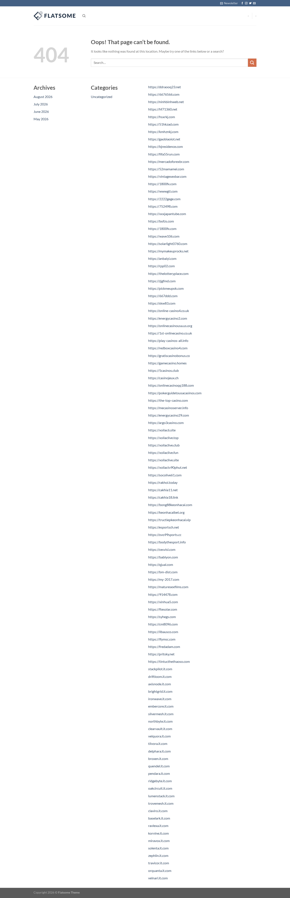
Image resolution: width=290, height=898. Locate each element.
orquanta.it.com (159, 871)
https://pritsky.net (161, 654)
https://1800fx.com (162, 184)
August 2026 (43, 97)
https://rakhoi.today (162, 482)
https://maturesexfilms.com (168, 587)
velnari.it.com (158, 878)
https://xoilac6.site (162, 430)
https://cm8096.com (163, 624)
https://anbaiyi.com (162, 258)
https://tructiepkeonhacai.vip (169, 520)
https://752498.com (162, 206)
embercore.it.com (160, 706)
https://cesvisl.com (161, 549)
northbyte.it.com (160, 721)
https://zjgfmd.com (162, 281)
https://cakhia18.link (163, 497)
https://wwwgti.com (162, 191)
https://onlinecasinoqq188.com (171, 385)
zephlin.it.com (158, 855)
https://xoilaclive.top (163, 438)
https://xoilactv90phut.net (167, 467)
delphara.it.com (159, 751)
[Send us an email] (254, 3)
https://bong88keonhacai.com (170, 505)
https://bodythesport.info (167, 542)
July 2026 (41, 104)
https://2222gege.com (164, 199)
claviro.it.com (158, 811)
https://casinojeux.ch (163, 378)
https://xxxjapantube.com (167, 214)
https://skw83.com (161, 303)
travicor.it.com (158, 863)
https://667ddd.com (162, 296)
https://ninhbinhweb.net (166, 102)
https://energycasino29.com (168, 415)
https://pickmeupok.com (166, 288)
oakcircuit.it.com (160, 788)
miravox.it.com (159, 841)
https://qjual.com (160, 564)
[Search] (84, 16)
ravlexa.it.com (158, 826)
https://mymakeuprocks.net (168, 251)
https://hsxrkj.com (161, 117)
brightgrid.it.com (160, 691)
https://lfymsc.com (161, 639)
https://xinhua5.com (163, 602)
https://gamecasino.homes (167, 363)
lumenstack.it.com (161, 796)
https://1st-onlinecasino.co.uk (170, 333)
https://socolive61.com (165, 475)
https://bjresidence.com (165, 146)
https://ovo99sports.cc (164, 535)
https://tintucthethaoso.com (169, 661)
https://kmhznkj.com (163, 132)
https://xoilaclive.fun (163, 452)
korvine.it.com (158, 833)
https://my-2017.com (163, 579)
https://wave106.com (163, 236)
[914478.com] (55, 15)
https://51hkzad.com (163, 124)
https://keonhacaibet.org (166, 512)
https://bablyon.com (163, 557)
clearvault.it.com (160, 729)
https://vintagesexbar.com (167, 176)
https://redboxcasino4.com (167, 348)
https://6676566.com (163, 94)
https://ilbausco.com (163, 632)
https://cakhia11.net (163, 490)
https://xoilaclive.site (163, 460)
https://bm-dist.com (162, 572)
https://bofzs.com (161, 221)
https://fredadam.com (164, 647)
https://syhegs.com (162, 617)
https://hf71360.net (162, 109)
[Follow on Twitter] (250, 3)
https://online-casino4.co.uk (168, 311)
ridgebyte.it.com (160, 781)
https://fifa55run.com (164, 154)
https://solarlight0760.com (167, 244)
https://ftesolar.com (162, 609)
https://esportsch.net (163, 527)
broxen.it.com (158, 759)
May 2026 (41, 119)
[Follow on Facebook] (242, 3)
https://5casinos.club (163, 370)
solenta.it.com (158, 848)
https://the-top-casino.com (168, 400)
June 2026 (41, 111)
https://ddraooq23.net (164, 87)
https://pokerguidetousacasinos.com (174, 393)
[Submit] (252, 63)
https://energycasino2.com (167, 318)
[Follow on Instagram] (246, 3)
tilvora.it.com (157, 743)
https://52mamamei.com (166, 169)
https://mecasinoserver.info (168, 408)
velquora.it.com (159, 736)
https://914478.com (162, 594)
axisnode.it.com (159, 684)
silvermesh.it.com (160, 714)
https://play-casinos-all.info (168, 340)
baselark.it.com (159, 818)
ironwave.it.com (159, 699)
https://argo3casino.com (166, 423)
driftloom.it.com (160, 676)
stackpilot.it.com (160, 669)
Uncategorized (101, 97)
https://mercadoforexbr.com (168, 161)
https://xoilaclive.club (164, 445)
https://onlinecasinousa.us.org (170, 326)
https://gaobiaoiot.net (164, 139)
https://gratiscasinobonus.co (169, 356)
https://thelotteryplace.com (168, 273)
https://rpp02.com (161, 266)
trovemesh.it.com (160, 803)
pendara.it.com (159, 773)
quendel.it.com (159, 766)
